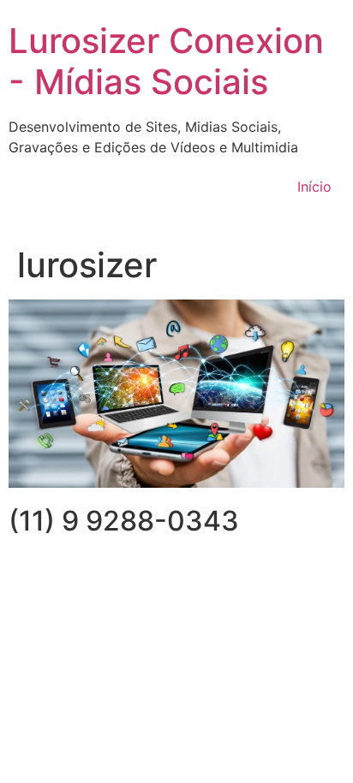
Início (314, 186)
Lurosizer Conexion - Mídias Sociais (166, 61)
